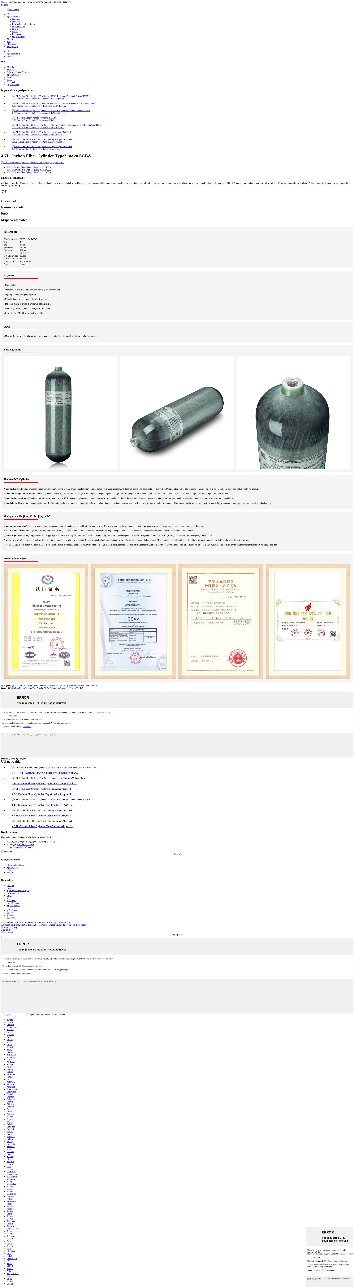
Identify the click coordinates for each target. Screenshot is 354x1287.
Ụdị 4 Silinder (18, 36)
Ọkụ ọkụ (16, 19)
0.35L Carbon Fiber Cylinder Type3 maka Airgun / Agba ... (38, 149)
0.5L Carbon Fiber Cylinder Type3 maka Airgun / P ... (43, 794)
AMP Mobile (64, 922)
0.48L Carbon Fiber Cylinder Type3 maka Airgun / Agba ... (38, 142)
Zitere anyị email (8, 201)
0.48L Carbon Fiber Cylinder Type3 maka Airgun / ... (42, 815)
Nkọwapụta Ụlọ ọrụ (15, 865)
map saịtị (53, 922)
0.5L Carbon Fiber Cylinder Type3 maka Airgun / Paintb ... (38, 134)
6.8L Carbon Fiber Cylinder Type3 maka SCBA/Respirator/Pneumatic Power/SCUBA (45, 688)
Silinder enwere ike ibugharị (73, 925)
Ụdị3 (22, 925)
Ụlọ (8, 14)
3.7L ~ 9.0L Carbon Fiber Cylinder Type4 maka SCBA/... (45, 772)
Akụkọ (10, 39)
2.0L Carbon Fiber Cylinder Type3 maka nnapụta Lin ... (44, 783)
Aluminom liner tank (10, 925)
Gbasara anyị (12, 44)
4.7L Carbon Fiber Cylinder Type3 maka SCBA (33, 120)
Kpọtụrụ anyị (12, 46)
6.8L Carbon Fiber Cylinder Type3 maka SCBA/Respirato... (38, 113)
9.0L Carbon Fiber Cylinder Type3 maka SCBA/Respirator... (38, 99)
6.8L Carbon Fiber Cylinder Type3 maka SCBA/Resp (42, 804)
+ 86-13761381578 (25, 844)
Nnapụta (16, 21)
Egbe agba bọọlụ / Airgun (23, 24)
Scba (37, 925)
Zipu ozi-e (5, 930)
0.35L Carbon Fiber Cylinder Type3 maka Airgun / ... (42, 826)
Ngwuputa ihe (18, 26)
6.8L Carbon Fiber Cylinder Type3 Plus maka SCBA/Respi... (39, 106)
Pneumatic (16, 34)
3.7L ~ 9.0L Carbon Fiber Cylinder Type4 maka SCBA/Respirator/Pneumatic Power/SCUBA (56, 686)
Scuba (15, 31)
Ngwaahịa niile (13, 16)
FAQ (9, 41)
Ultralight (30, 925)
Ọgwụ (15, 29)
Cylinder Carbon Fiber (50, 925)
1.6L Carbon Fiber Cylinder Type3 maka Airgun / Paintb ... (38, 127)
